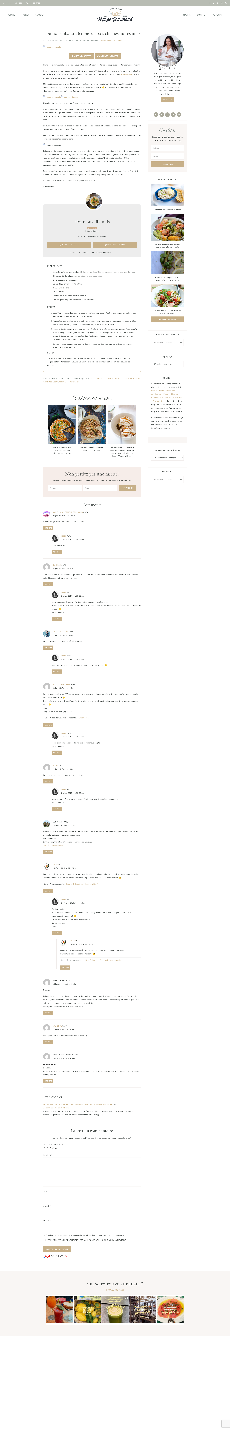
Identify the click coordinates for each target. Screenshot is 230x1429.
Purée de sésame (127, 379)
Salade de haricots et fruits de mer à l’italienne (167, 312)
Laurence (57, 1026)
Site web (47, 1221)
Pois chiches (113, 379)
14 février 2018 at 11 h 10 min (65, 868)
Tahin (137, 379)
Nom (46, 1191)
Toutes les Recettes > (167, 319)
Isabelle (57, 565)
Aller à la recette (82, 56)
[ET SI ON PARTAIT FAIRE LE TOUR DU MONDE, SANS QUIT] (170, 1309)
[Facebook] (155, 114)
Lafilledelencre (61, 632)
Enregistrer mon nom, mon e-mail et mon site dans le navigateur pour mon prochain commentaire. (86, 1235)
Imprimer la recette (109, 56)
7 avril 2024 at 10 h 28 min (64, 1058)
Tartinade (47, 382)
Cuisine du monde (114, 41)
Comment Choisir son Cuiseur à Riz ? (81, 884)
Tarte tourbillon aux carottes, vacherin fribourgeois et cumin (62, 450)
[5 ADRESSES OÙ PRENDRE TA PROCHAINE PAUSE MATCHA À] (115, 1309)
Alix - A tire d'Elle (61, 684)
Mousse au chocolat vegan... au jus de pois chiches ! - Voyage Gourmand (78, 1104)
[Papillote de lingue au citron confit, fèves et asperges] (167, 262)
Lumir (64, 536)
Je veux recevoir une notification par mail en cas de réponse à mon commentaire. (86, 1240)
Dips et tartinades (99, 379)
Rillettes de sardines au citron (167, 209)
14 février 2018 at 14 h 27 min (82, 944)
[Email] (179, 114)
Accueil (11, 15)
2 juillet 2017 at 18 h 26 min (72, 659)
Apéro (103, 41)
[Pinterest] (161, 114)
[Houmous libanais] (52, 47)
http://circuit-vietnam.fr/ (53, 845)
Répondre (48, 528)
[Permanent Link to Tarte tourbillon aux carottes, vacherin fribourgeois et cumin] (62, 443)
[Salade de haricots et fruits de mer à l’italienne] (167, 296)
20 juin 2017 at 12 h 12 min (64, 516)
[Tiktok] (173, 114)
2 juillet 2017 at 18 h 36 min (72, 793)
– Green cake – (83, 718)
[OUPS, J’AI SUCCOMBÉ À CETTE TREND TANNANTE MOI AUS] (87, 1309)
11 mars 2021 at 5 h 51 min (64, 1029)
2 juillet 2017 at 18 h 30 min (72, 596)
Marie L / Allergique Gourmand (68, 512)
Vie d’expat (217, 15)
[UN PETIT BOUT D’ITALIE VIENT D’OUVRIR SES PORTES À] (142, 1309)
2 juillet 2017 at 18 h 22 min (72, 540)
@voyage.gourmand (115, 1290)
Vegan (55, 382)
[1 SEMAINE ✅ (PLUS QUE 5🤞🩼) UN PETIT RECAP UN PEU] (59, 1309)
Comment (47, 1155)
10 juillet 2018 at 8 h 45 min (64, 984)
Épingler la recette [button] (116, 245)
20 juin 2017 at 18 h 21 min (64, 568)
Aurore (56, 766)
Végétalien (64, 382)
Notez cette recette (53, 1144)
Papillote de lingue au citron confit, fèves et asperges (167, 279)
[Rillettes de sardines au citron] (167, 195)
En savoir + (167, 99)
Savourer (39, 15)
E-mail (47, 1206)
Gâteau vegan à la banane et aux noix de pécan (92, 449)
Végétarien (74, 382)
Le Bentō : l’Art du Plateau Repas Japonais (102, 960)
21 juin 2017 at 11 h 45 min (64, 688)
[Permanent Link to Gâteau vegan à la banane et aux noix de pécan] (92, 443)
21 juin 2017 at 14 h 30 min (64, 769)
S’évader (187, 15)
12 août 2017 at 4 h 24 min (64, 825)
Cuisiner (25, 15)
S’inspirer (201, 15)
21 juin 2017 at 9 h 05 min (63, 635)
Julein (56, 865)
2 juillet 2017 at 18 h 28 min (72, 737)
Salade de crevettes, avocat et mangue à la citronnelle (167, 245)
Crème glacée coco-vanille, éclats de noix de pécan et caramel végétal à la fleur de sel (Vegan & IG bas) (122, 451)
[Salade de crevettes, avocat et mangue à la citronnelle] (167, 227)
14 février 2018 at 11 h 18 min (73, 903)
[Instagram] (167, 114)
